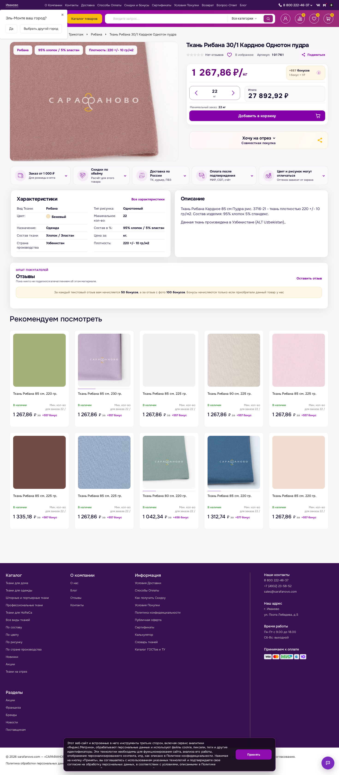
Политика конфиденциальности (158, 613)
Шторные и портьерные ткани (27, 598)
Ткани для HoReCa (19, 613)
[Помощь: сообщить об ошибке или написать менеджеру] (327, 763)
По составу (14, 627)
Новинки (12, 657)
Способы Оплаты (109, 5)
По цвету (12, 635)
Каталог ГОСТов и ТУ (150, 649)
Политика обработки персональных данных (37, 763)
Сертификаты (161, 5)
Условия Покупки (186, 5)
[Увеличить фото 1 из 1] (94, 101)
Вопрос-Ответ (227, 5)
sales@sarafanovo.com (280, 592)
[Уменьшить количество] (196, 93)
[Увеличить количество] (232, 93)
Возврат (208, 5)
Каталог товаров (84, 19)
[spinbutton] (214, 91)
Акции (10, 664)
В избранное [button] (244, 55)
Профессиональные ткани (24, 605)
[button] (258, 140)
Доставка (88, 5)
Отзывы (75, 598)
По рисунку (14, 642)
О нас (74, 583)
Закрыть (266, 768)
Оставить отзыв (309, 278)
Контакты (71, 5)
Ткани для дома (17, 583)
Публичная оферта (148, 620)
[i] (319, 73)
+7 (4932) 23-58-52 (277, 586)
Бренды (11, 715)
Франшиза (13, 708)
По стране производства (24, 649)
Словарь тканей (146, 642)
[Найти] (268, 18)
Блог (243, 5)
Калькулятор (144, 635)
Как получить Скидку (150, 598)
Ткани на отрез (16, 672)
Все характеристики (148, 199)
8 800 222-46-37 (296, 5)
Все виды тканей (18, 620)
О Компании (53, 5)
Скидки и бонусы (136, 5)
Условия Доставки (148, 583)
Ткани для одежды (19, 590)
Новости (12, 722)
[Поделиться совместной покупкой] (320, 140)
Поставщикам (16, 730)
